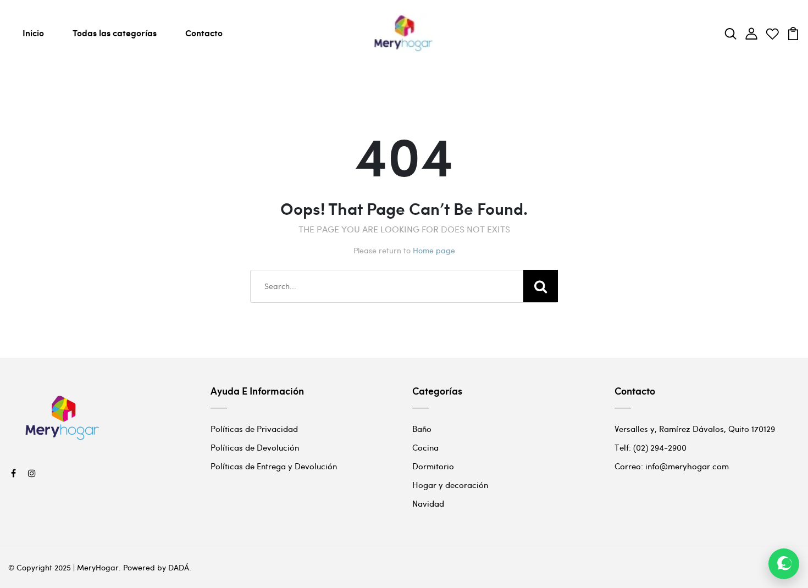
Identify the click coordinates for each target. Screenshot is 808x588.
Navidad (428, 503)
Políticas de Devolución (255, 447)
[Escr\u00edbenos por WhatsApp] (783, 563)
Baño (421, 428)
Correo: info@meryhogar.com (672, 466)
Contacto (204, 32)
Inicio (33, 32)
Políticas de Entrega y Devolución (274, 466)
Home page (434, 250)
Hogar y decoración (450, 484)
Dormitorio (433, 466)
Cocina (425, 447)
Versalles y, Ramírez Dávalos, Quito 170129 (695, 428)
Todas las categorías (115, 32)
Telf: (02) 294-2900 (651, 447)
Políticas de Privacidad (254, 428)
